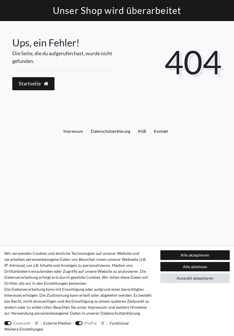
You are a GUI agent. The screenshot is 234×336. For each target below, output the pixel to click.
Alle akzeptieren (195, 255)
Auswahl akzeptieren (195, 278)
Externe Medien (57, 323)
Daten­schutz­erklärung (110, 131)
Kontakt (161, 131)
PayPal (90, 323)
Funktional (119, 323)
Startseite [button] (30, 84)
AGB (142, 131)
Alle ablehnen (195, 266)
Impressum (73, 131)
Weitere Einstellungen (23, 329)
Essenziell (22, 323)
